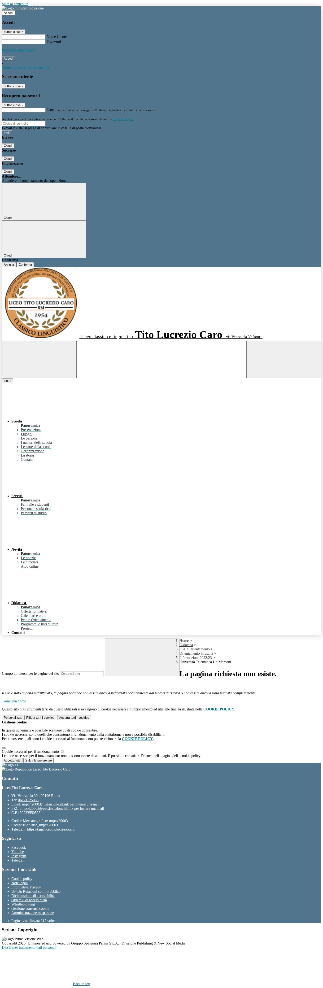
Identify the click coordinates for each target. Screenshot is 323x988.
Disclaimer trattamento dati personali (29, 947)
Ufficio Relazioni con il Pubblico (36, 891)
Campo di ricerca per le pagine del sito (30, 673)
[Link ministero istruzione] (23, 8)
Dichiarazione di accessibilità (33, 896)
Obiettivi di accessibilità (29, 900)
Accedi (8, 13)
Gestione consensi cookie (30, 908)
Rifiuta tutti (40, 717)
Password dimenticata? (19, 50)
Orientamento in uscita (196, 653)
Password (54, 41)
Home (184, 641)
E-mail (52, 110)
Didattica (186, 645)
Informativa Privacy (26, 887)
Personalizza (13, 717)
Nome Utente (57, 37)
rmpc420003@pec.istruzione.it (62, 808)
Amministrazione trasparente (32, 913)
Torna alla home (14, 701)
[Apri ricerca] (283, 359)
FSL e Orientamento (194, 649)
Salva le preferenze (38, 760)
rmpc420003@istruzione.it (60, 804)
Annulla (9, 264)
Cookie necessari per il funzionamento (31, 751)
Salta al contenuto (15, 4)
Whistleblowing (23, 904)
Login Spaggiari (123, 119)
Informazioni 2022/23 (195, 658)
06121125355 (28, 800)
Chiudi (8, 146)
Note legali (19, 883)
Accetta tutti (74, 717)
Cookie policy (21, 879)
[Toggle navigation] (39, 359)
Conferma (25, 264)
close (7, 381)
